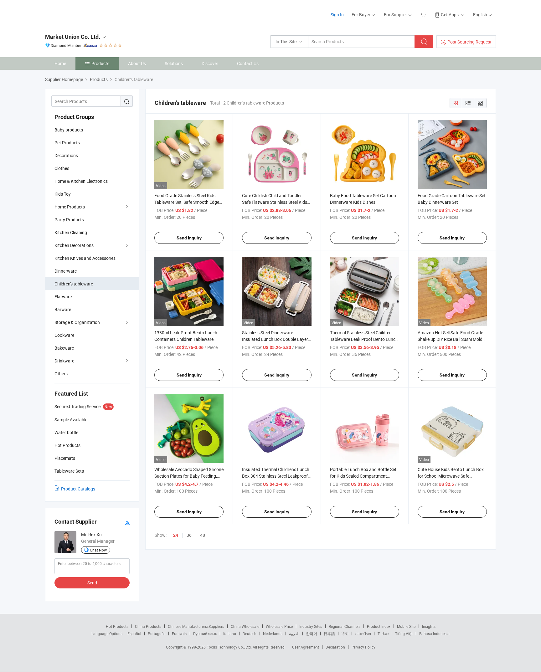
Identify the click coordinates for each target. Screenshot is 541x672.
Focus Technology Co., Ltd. (230, 646)
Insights (428, 626)
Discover (210, 63)
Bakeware (64, 348)
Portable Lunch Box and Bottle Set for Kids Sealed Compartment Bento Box (363, 475)
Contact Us (248, 63)
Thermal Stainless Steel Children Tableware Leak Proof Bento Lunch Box (364, 339)
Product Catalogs (78, 489)
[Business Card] (127, 522)
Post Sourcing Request (469, 42)
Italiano (229, 633)
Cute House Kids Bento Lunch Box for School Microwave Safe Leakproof (451, 475)
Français (179, 633)
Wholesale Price (279, 626)
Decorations (66, 155)
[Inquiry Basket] (423, 15)
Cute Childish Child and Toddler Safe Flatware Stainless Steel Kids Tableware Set (274, 202)
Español (134, 633)
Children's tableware (73, 284)
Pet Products (67, 143)
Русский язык (205, 633)
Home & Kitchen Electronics (81, 181)
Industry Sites (310, 626)
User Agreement (305, 646)
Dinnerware (65, 271)
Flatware (63, 297)
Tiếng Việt (404, 633)
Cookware (64, 335)
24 (175, 535)
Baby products (68, 130)
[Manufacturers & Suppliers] (85, 12)
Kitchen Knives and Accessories (85, 258)
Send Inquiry (189, 237)
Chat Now (98, 549)
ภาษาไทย (363, 633)
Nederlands (272, 633)
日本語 (329, 633)
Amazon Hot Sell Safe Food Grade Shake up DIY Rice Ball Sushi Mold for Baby (450, 339)
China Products (148, 626)
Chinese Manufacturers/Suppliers (196, 626)
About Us (137, 63)
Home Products (69, 207)
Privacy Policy (363, 646)
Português (156, 633)
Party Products (69, 220)
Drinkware (64, 361)
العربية (294, 633)
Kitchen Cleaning (70, 232)
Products (100, 63)
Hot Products (117, 626)
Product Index (378, 626)
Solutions (174, 63)
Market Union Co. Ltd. (72, 36)
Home (60, 63)
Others (61, 374)
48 (202, 535)
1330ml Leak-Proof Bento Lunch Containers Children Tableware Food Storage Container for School (187, 339)
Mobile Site (406, 626)
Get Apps (450, 15)
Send (92, 583)
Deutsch (249, 633)
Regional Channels (344, 626)
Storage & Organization (77, 322)
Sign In (337, 15)
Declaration (335, 646)
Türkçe (383, 633)
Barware (62, 309)
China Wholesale (245, 626)
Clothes (61, 168)
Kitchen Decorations (74, 245)
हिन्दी (345, 633)
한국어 (311, 633)
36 (189, 535)
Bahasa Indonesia (434, 633)
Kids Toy (62, 194)
